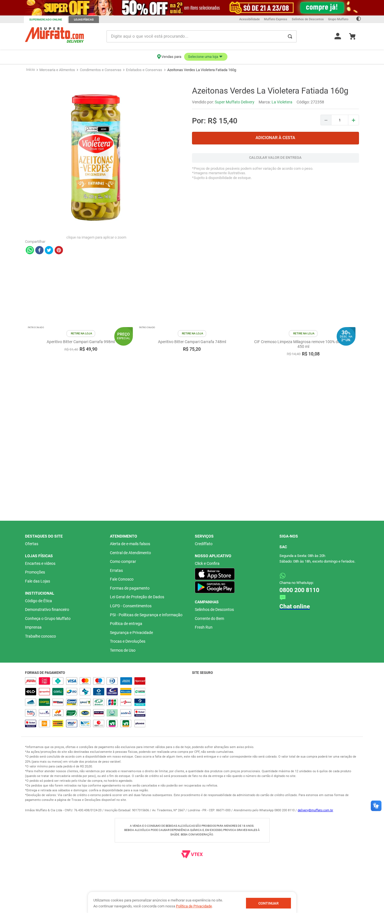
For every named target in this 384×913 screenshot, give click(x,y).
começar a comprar (182, 68)
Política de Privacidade (194, 906)
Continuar (268, 903)
